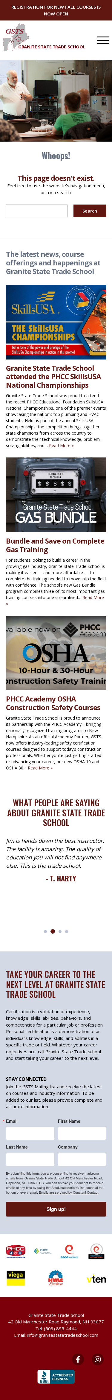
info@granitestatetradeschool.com (62, 1335)
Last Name (17, 1147)
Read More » (61, 445)
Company (68, 1147)
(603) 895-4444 (60, 1328)
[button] (45, 931)
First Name (69, 1121)
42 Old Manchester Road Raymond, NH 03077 (56, 1322)
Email (12, 1121)
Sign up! (56, 1209)
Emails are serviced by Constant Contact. (69, 1192)
